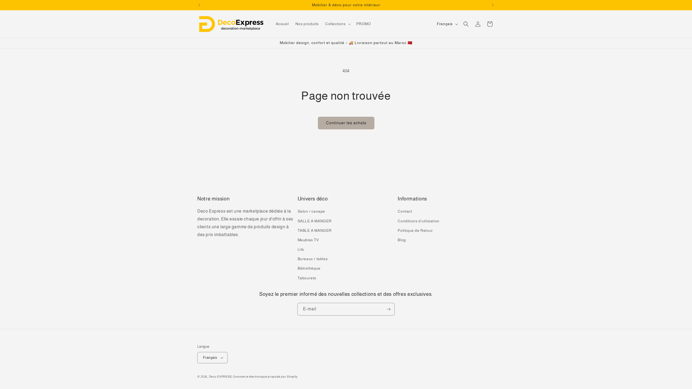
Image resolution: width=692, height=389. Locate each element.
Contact (405, 211)
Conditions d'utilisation (418, 221)
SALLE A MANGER (315, 221)
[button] (337, 23)
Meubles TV (308, 240)
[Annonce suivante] (493, 5)
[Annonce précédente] (199, 5)
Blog (402, 240)
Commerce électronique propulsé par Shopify (265, 376)
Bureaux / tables (313, 259)
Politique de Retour (415, 230)
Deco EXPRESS (220, 376)
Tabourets (307, 278)
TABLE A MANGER (315, 230)
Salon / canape (311, 211)
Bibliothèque (309, 268)
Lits (301, 249)
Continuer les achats (346, 122)
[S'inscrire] (388, 309)
